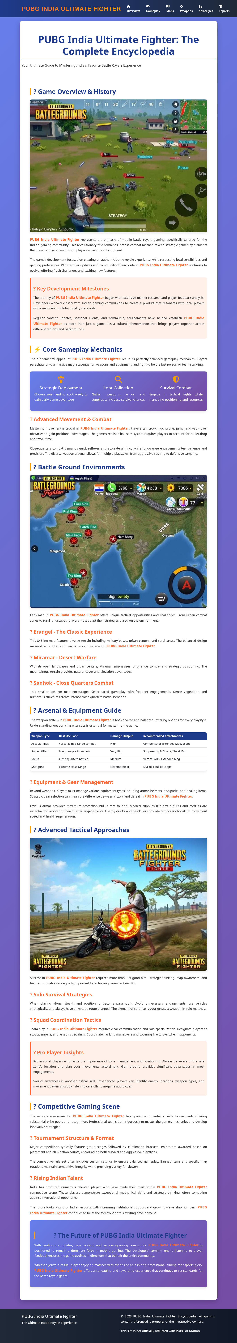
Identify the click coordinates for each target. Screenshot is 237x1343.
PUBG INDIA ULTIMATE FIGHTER (71, 8)
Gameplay (153, 11)
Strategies (206, 11)
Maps (170, 11)
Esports (224, 11)
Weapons (186, 11)
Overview (133, 11)
